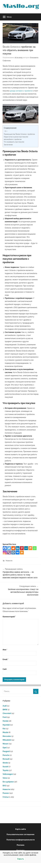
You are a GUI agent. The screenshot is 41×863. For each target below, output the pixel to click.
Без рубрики (8, 782)
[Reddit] (13, 548)
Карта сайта (20, 829)
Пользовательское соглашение (20, 834)
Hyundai (6, 725)
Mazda (5, 732)
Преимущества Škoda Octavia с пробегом (19, 134)
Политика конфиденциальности (20, 840)
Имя (5, 650)
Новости (9, 561)
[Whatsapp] (35, 548)
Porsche (6, 755)
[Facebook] (5, 548)
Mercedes (7, 736)
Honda (5, 721)
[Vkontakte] (17, 552)
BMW (5, 710)
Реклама (20, 845)
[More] (22, 552)
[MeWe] (26, 548)
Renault (6, 759)
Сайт (5, 669)
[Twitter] (9, 548)
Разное (6, 793)
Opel (5, 748)
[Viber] (9, 552)
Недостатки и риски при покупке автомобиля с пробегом (16, 138)
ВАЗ (4, 786)
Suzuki (5, 767)
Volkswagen (8, 774)
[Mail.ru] (13, 552)
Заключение (8, 145)
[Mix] (30, 548)
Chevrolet (7, 713)
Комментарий (9, 617)
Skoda (5, 763)
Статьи (6, 797)
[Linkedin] (17, 548)
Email (5, 659)
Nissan (5, 744)
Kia (4, 729)
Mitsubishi (7, 740)
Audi (4, 706)
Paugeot (6, 751)
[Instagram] (5, 552)
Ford (4, 717)
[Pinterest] (22, 548)
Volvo (5, 778)
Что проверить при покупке (14, 142)
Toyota (5, 770)
